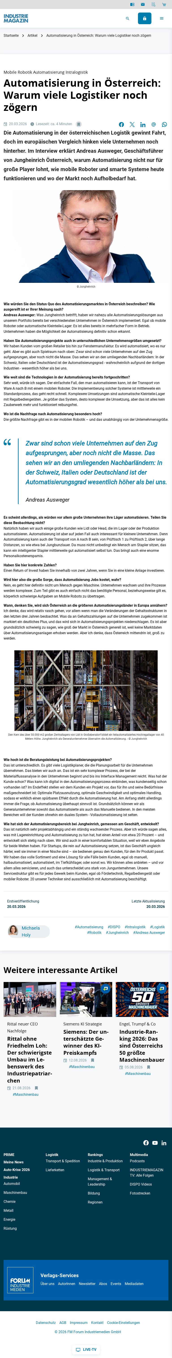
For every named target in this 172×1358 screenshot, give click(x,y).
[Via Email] (154, 124)
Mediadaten (134, 1284)
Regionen (95, 1202)
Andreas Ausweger (149, 932)
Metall (8, 1210)
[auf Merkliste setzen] (79, 124)
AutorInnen (66, 1284)
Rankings (95, 1155)
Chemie (9, 1201)
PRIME (9, 1155)
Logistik (157, 927)
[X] (132, 124)
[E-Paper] (132, 4)
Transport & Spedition (63, 1161)
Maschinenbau (26, 1094)
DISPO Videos (141, 1184)
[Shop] (164, 4)
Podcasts (137, 1161)
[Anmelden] (144, 18)
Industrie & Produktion (105, 1161)
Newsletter (87, 1284)
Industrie (11, 1177)
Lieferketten (55, 1170)
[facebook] (121, 124)
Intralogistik (135, 927)
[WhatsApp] (164, 124)
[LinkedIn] (143, 124)
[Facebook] (146, 1143)
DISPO (114, 927)
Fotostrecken (140, 1193)
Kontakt (97, 1323)
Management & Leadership (100, 1181)
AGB (62, 1323)
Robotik (94, 932)
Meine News (14, 1162)
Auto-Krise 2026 (17, 1170)
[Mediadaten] (153, 4)
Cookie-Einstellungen (123, 1323)
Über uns (47, 1284)
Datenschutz (46, 1323)
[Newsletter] (142, 4)
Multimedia (139, 1155)
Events (116, 1284)
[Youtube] (155, 1143)
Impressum (79, 1323)
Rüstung (10, 1228)
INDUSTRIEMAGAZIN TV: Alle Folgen (146, 1173)
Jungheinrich (117, 932)
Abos (103, 1284)
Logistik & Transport (104, 1170)
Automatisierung (89, 927)
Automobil (12, 1184)
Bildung (94, 1193)
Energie (9, 1219)
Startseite (11, 35)
